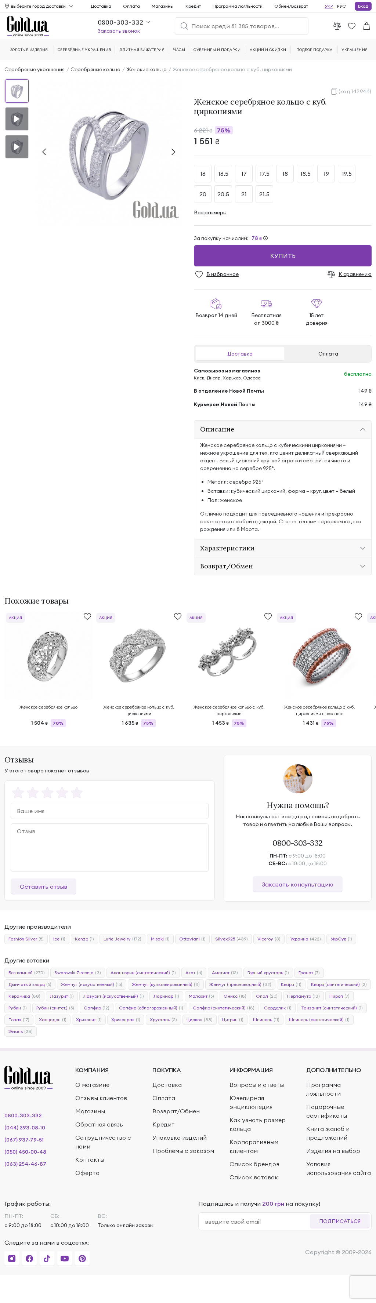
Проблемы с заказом (183, 1150)
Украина (305, 939)
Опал (267, 996)
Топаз (18, 1019)
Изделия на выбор (333, 1150)
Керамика (24, 996)
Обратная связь (99, 1124)
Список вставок (253, 1177)
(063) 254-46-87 (25, 1164)
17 (244, 173)
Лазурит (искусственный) (113, 996)
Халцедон (52, 1019)
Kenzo (84, 939)
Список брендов (254, 1164)
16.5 (223, 173)
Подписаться (340, 1221)
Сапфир (96, 1008)
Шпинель (266, 1019)
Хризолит (89, 1019)
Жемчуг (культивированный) (166, 984)
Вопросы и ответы (256, 1084)
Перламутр (303, 996)
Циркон (200, 1019)
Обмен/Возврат (291, 6)
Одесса (252, 378)
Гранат (309, 972)
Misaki (160, 939)
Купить (283, 255)
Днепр (213, 378)
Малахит (201, 996)
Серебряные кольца (95, 69)
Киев (199, 378)
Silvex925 (231, 939)
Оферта (87, 1172)
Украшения (354, 49)
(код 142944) (355, 91)
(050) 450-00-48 (25, 1152)
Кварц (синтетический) (339, 984)
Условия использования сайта (338, 1168)
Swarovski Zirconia (77, 972)
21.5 (264, 194)
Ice (59, 939)
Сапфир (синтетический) (223, 1008)
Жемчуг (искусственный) (91, 984)
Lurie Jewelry (122, 939)
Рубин (17, 1008)
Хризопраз (125, 1019)
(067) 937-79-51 (24, 1139)
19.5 (347, 173)
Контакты (89, 1159)
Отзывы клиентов (101, 1098)
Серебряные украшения (34, 69)
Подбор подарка (314, 49)
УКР (329, 6)
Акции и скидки (268, 49)
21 (244, 194)
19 (326, 173)
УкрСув (341, 939)
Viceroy (269, 939)
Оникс (235, 996)
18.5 (305, 173)
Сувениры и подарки (217, 49)
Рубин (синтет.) (55, 1008)
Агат (193, 972)
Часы (179, 49)
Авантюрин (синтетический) (143, 972)
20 (202, 194)
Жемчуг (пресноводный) (240, 984)
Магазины (163, 6)
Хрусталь (163, 1019)
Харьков (232, 378)
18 (285, 173)
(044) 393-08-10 (24, 1127)
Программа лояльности (238, 6)
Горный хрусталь (268, 972)
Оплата (328, 353)
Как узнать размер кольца (257, 1124)
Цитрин (232, 1019)
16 (203, 173)
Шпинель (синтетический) (319, 1019)
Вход (363, 6)
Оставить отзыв (43, 886)
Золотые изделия (29, 49)
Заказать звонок (119, 31)
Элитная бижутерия (142, 49)
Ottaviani (192, 939)
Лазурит (62, 996)
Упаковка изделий (179, 1137)
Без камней (26, 972)
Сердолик (278, 1008)
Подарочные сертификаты (326, 1111)
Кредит (193, 6)
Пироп (339, 996)
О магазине (92, 1084)
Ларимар (166, 996)
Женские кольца (146, 69)
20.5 (223, 194)
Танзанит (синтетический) (332, 1008)
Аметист (225, 972)
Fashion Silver (26, 939)
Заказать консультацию (297, 884)
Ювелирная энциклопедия (250, 1102)
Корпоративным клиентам (253, 1146)
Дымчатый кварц (29, 984)
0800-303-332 (297, 843)
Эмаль (20, 1031)
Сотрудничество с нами (103, 1142)
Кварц (291, 984)
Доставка (240, 353)
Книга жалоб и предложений (328, 1133)
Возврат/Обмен (176, 1111)
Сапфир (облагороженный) (151, 1008)
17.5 (265, 173)
